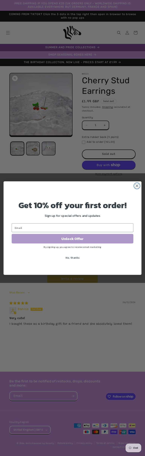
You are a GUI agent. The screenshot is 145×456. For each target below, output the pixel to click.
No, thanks (73, 257)
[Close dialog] (137, 186)
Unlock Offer (72, 238)
